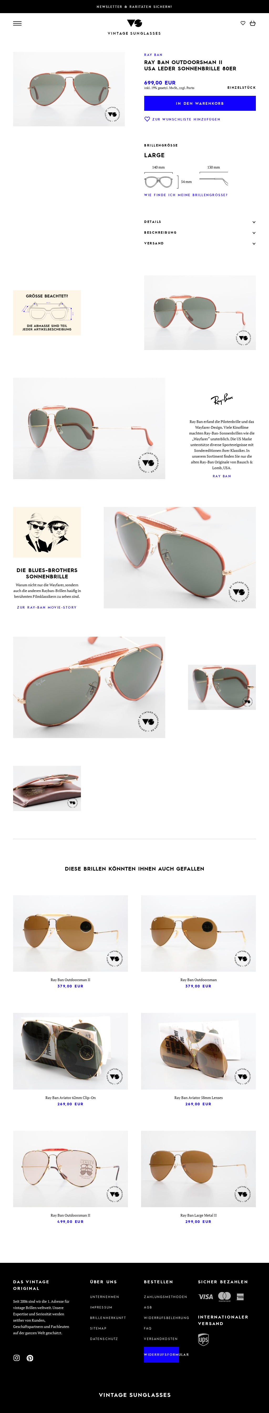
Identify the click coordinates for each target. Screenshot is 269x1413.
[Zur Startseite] (134, 22)
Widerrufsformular (161, 1354)
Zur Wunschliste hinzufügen (186, 119)
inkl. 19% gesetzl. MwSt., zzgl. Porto (169, 88)
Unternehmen (105, 1297)
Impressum (101, 1307)
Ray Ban (222, 476)
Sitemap (98, 1328)
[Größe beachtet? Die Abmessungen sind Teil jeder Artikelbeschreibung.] (47, 313)
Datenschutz (104, 1339)
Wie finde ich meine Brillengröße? (186, 195)
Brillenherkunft (107, 1318)
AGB (148, 1307)
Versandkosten (161, 1339)
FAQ (148, 1328)
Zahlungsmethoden (161, 1297)
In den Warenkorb (200, 103)
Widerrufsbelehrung (161, 1318)
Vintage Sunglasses (134, 33)
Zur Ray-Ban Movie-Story (47, 607)
